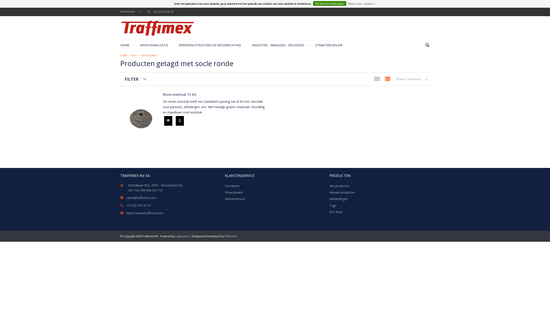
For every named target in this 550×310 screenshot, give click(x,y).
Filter (132, 79)
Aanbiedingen (338, 199)
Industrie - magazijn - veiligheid (278, 45)
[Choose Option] (180, 121)
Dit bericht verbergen (329, 3)
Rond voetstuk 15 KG (179, 94)
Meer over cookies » (362, 3)
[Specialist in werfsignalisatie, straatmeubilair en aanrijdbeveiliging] (157, 28)
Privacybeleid (234, 192)
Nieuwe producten (342, 192)
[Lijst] (387, 80)
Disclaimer (232, 186)
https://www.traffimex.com (144, 213)
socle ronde (149, 55)
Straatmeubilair (328, 45)
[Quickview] (168, 121)
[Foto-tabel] (377, 80)
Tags (134, 55)
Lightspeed (182, 236)
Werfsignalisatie (154, 45)
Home (124, 45)
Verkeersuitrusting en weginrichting (210, 45)
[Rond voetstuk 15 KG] (139, 118)
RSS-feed (335, 212)
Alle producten (339, 186)
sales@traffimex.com (141, 198)
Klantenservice (235, 199)
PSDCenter (231, 236)
